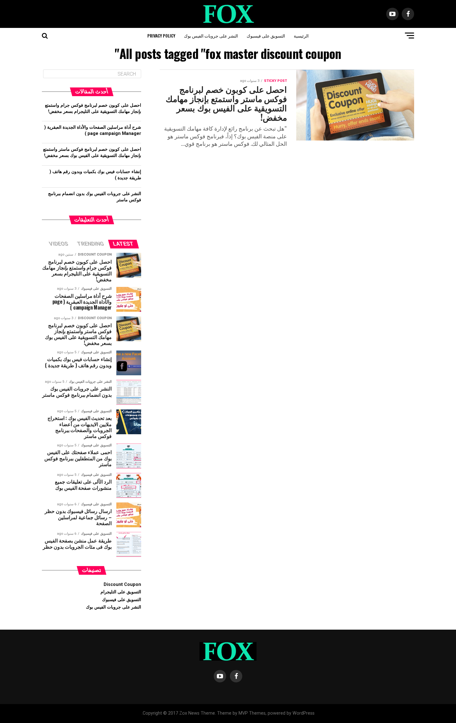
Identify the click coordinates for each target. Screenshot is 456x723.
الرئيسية (301, 35)
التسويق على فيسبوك (266, 35)
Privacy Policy (161, 35)
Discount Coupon (122, 584)
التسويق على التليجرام (121, 592)
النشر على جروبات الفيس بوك (211, 35)
